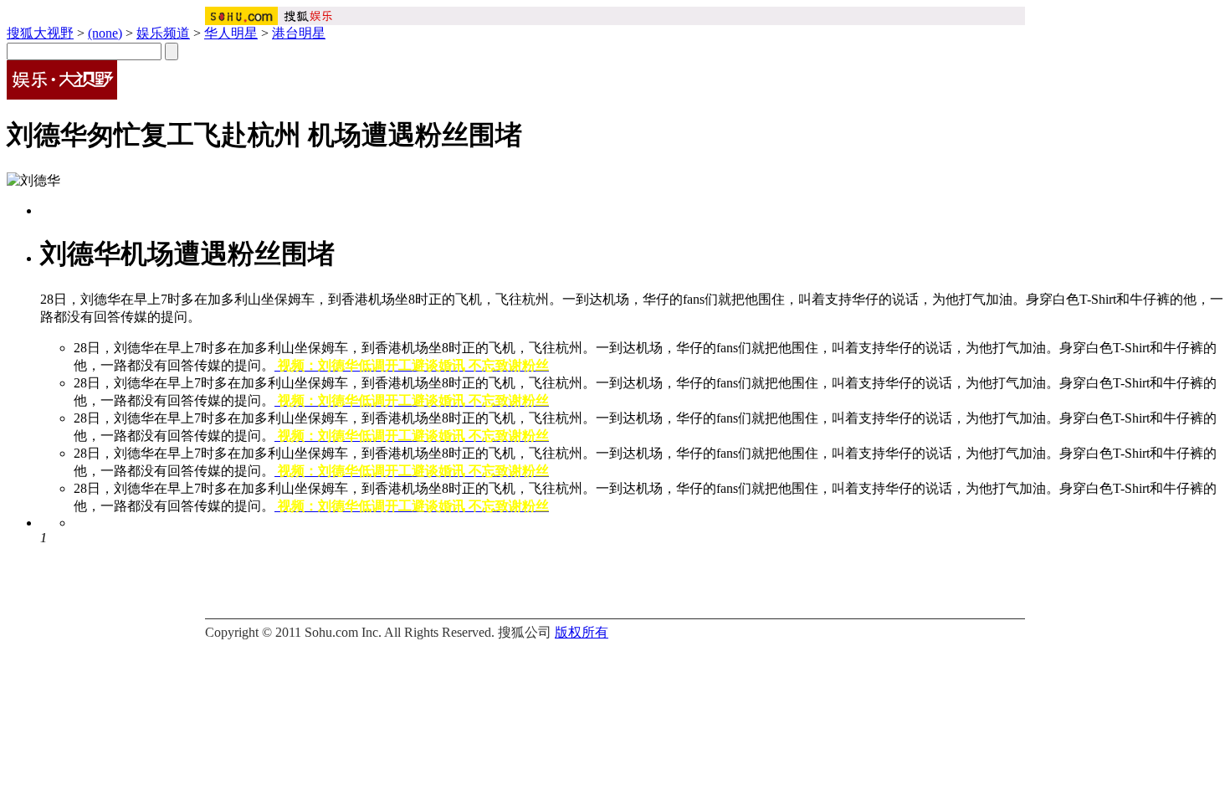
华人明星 (231, 33)
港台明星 (298, 33)
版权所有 (581, 632)
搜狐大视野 (40, 33)
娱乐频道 (163, 33)
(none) (105, 33)
